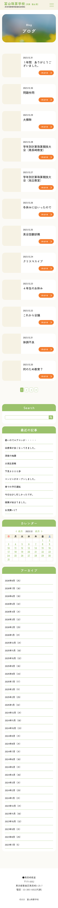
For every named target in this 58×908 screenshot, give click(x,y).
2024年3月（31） (13, 782)
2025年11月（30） (13, 650)
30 (49, 555)
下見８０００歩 (13, 471)
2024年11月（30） (14, 720)
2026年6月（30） (13, 596)
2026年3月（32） (13, 619)
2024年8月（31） (13, 743)
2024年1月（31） (13, 798)
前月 (20, 531)
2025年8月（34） (13, 673)
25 (15, 555)
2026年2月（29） (13, 627)
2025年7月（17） (13, 681)
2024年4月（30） (13, 774)
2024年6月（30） (13, 759)
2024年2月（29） (13, 790)
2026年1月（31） (13, 635)
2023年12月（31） (13, 805)
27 (29, 555)
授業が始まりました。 (16, 502)
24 (8, 555)
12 (22, 547)
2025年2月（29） (13, 697)
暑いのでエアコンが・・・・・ (20, 440)
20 (29, 551)
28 (35, 555)
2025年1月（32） (13, 704)
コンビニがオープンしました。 (20, 479)
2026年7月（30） (13, 588)
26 (22, 555)
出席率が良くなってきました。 (20, 448)
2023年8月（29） (13, 837)
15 (43, 547)
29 (42, 555)
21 (36, 551)
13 (29, 547)
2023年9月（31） (13, 829)
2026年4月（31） (13, 611)
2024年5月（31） (13, 767)
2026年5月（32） (13, 603)
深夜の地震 (10, 455)
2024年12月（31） (14, 712)
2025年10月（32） (14, 658)
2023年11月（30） (13, 813)
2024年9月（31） (13, 736)
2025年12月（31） (13, 642)
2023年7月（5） (13, 844)
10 (8, 547)
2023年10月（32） (14, 821)
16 (49, 547)
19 (22, 551)
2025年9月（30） (13, 666)
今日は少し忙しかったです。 (19, 494)
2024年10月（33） (14, 728)
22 (43, 551)
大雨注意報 (10, 463)
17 (9, 551)
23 (49, 551)
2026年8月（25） (13, 580)
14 (35, 547)
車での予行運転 (13, 486)
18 (15, 551)
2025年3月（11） (13, 689)
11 (15, 547)
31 (9, 559)
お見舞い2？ (11, 510)
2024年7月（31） (13, 751)
